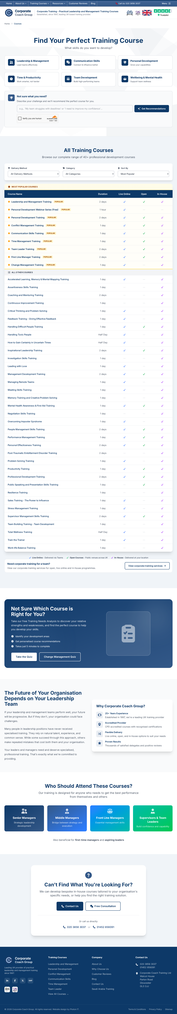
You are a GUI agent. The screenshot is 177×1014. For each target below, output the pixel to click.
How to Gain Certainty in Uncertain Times (29, 342)
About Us (19, 3)
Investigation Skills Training (22, 358)
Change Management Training (33, 265)
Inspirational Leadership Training (25, 350)
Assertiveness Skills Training (23, 287)
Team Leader (55, 989)
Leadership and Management (63, 964)
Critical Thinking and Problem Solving (27, 311)
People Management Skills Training (26, 429)
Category (70, 168)
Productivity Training (18, 468)
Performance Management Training (26, 437)
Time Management (57, 984)
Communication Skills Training (33, 233)
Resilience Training (18, 492)
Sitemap (169, 1009)
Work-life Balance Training (21, 547)
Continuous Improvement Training (26, 303)
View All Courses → (58, 994)
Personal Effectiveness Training (24, 445)
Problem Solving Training (21, 461)
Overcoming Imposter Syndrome (25, 421)
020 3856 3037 (76, 927)
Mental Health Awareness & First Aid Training (31, 405)
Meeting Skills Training (20, 389)
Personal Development (60, 969)
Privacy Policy (155, 1009)
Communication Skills (59, 979)
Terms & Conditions (137, 1009)
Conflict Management (59, 974)
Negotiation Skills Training (21, 413)
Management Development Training (26, 374)
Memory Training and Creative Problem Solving (32, 397)
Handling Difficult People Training (25, 326)
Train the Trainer (16, 540)
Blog (93, 3)
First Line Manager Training (31, 257)
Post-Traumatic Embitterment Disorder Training (32, 453)
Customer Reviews (101, 974)
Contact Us (97, 984)
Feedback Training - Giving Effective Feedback (32, 318)
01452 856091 (105, 927)
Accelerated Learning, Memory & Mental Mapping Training (38, 279)
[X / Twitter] (22, 980)
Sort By (124, 168)
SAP (30, 981)
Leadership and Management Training (37, 201)
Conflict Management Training (33, 225)
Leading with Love (17, 366)
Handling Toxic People (19, 334)
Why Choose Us (100, 969)
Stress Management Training (23, 508)
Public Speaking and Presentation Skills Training (33, 484)
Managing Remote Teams (21, 382)
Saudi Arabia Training (103, 989)
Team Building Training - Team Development (31, 524)
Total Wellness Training (20, 532)
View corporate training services (145, 565)
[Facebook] (15, 980)
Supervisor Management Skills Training (28, 516)
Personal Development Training (33, 217)
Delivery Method (19, 168)
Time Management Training (31, 241)
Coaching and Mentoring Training (25, 295)
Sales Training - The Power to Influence (28, 500)
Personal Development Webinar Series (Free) (40, 209)
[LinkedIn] (7, 980)
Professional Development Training (26, 476)
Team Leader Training (28, 249)
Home (9, 3)
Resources (58, 3)
